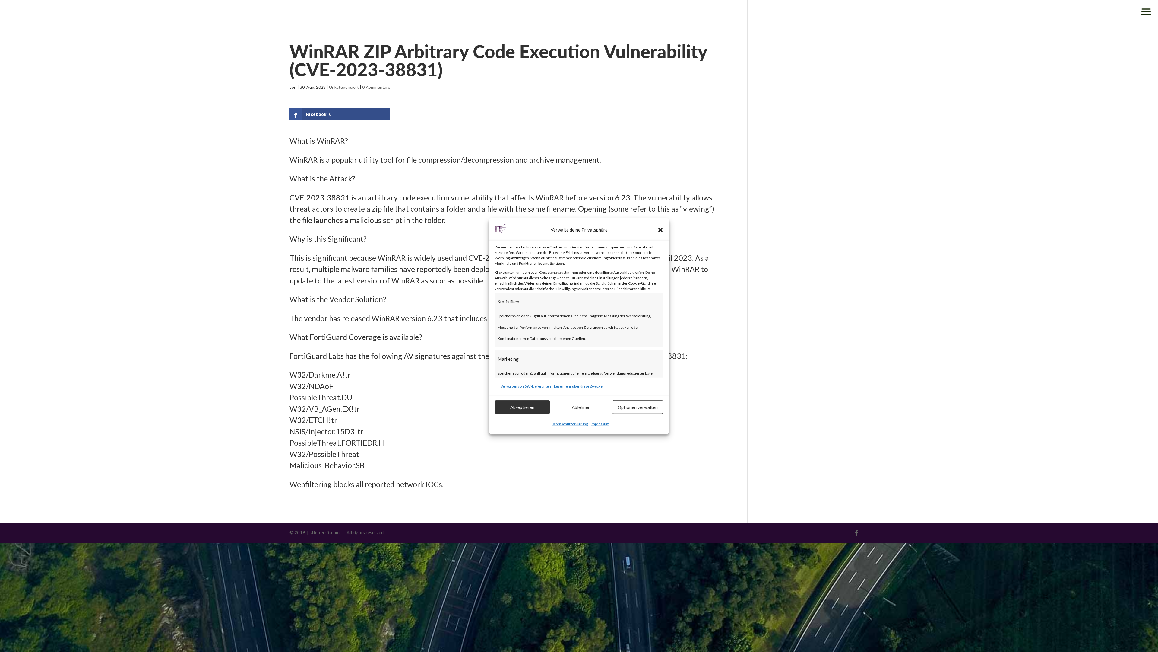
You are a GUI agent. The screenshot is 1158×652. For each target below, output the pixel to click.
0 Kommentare (376, 87)
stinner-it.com (324, 532)
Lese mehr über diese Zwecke (578, 386)
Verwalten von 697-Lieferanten (526, 386)
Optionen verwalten (638, 407)
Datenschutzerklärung (570, 424)
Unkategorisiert (344, 87)
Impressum (600, 424)
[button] (660, 230)
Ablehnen (581, 407)
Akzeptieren (522, 407)
